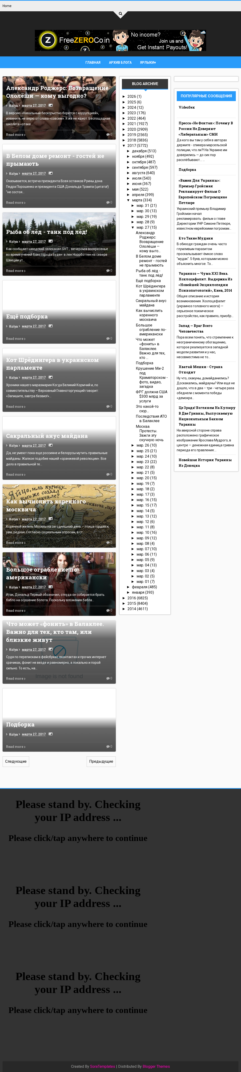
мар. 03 (143, 571)
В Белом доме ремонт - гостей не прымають (151, 260)
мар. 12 (143, 521)
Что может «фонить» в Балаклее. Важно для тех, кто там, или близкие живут (55, 631)
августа (139, 173)
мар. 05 (143, 560)
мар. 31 (143, 205)
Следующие (16, 761)
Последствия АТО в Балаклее (151, 418)
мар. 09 (143, 538)
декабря (140, 151)
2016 (132, 598)
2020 (132, 129)
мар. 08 (143, 543)
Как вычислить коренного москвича (149, 315)
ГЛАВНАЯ (92, 62)
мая (136, 189)
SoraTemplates (102, 1066)
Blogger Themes (156, 1066)
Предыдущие (101, 761)
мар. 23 (143, 461)
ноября (138, 156)
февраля (140, 587)
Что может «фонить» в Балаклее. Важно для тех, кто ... (150, 348)
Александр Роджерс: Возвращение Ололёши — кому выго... (150, 242)
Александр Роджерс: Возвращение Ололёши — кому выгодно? (57, 92)
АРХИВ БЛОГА (120, 62)
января (138, 592)
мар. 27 (143, 227)
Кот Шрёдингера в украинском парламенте (150, 290)
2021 (132, 124)
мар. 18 (143, 489)
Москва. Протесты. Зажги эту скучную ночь (150, 433)
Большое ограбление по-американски (42, 573)
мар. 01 (143, 581)
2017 (132, 145)
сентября (140, 167)
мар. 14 (143, 511)
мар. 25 (143, 451)
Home (7, 6)
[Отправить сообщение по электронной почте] (50, 104)
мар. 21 (143, 472)
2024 (132, 107)
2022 (132, 118)
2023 (132, 113)
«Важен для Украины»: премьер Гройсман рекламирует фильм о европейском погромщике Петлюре (203, 191)
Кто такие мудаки (196, 238)
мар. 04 (143, 565)
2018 (132, 140)
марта (137, 200)
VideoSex (187, 107)
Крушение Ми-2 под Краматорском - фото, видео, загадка (152, 377)
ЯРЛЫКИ (147, 62)
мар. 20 (143, 478)
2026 (132, 96)
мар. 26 (143, 445)
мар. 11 (143, 527)
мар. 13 (143, 516)
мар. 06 (143, 554)
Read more (15, 135)
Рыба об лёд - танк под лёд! (46, 232)
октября (139, 162)
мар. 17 (143, 494)
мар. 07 (143, 549)
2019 (132, 135)
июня (137, 183)
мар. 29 (143, 216)
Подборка (20, 724)
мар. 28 (143, 222)
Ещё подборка (27, 316)
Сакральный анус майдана (47, 436)
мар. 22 (143, 467)
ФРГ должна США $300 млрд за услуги (151, 396)
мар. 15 (143, 505)
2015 (132, 603)
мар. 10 (143, 532)
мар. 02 (143, 576)
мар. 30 (143, 211)
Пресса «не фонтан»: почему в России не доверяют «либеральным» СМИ (206, 129)
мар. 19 (143, 483)
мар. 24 (143, 456)
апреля (138, 194)
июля (137, 178)
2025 (132, 102)
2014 (132, 609)
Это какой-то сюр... (147, 408)
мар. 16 (143, 500)
